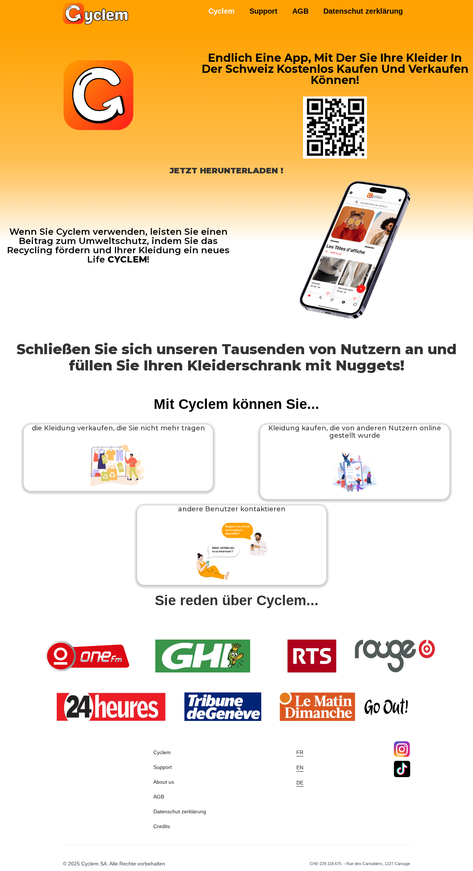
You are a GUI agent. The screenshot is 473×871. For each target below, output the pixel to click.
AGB (300, 11)
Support (263, 11)
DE (299, 783)
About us (163, 782)
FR (299, 752)
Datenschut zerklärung (363, 11)
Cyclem (162, 752)
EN (299, 767)
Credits (161, 826)
